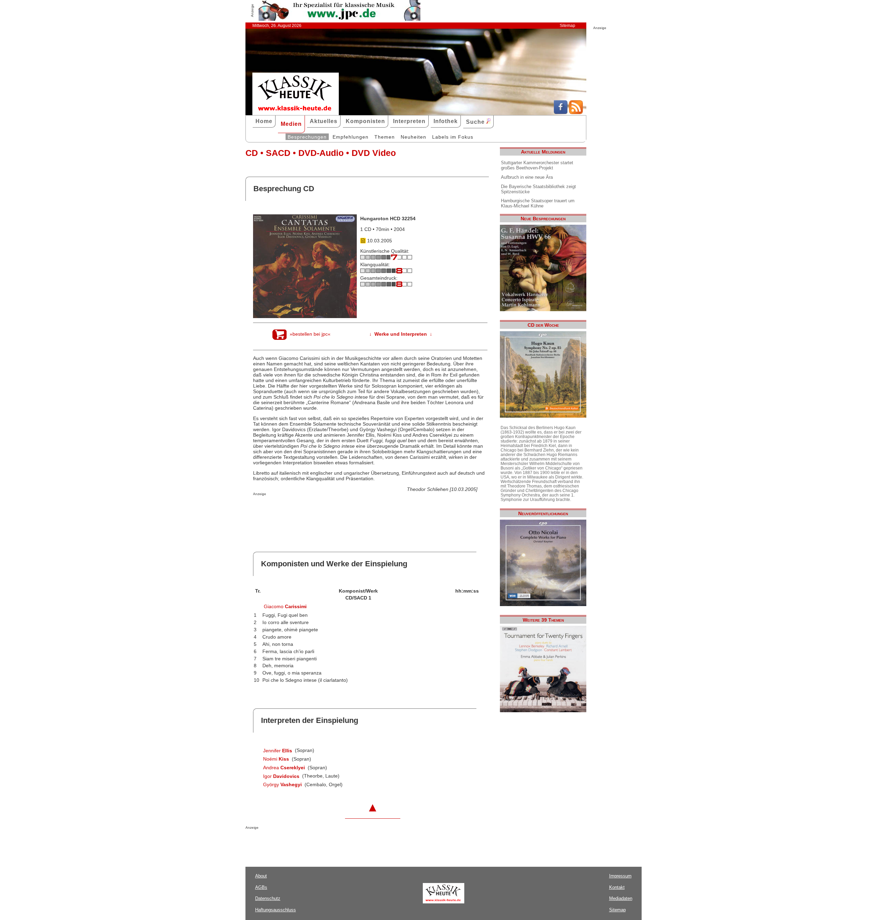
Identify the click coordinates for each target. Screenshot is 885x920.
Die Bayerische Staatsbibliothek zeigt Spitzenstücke (538, 189)
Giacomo (285, 606)
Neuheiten (413, 137)
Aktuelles (323, 121)
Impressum (620, 876)
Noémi (276, 759)
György (282, 784)
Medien (291, 124)
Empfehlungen (351, 137)
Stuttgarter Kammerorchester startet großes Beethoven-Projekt (537, 165)
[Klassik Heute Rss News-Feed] (576, 112)
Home (263, 121)
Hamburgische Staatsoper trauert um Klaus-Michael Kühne (538, 203)
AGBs (261, 887)
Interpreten (409, 121)
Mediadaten (620, 898)
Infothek (446, 121)
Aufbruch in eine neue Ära (527, 177)
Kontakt (617, 887)
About (261, 876)
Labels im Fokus (452, 137)
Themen (384, 137)
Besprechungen (307, 137)
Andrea (284, 767)
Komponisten (365, 121)
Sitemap (567, 25)
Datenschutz (267, 898)
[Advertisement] (334, 509)
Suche (476, 122)
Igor (281, 776)
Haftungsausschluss (275, 909)
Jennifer (277, 750)
